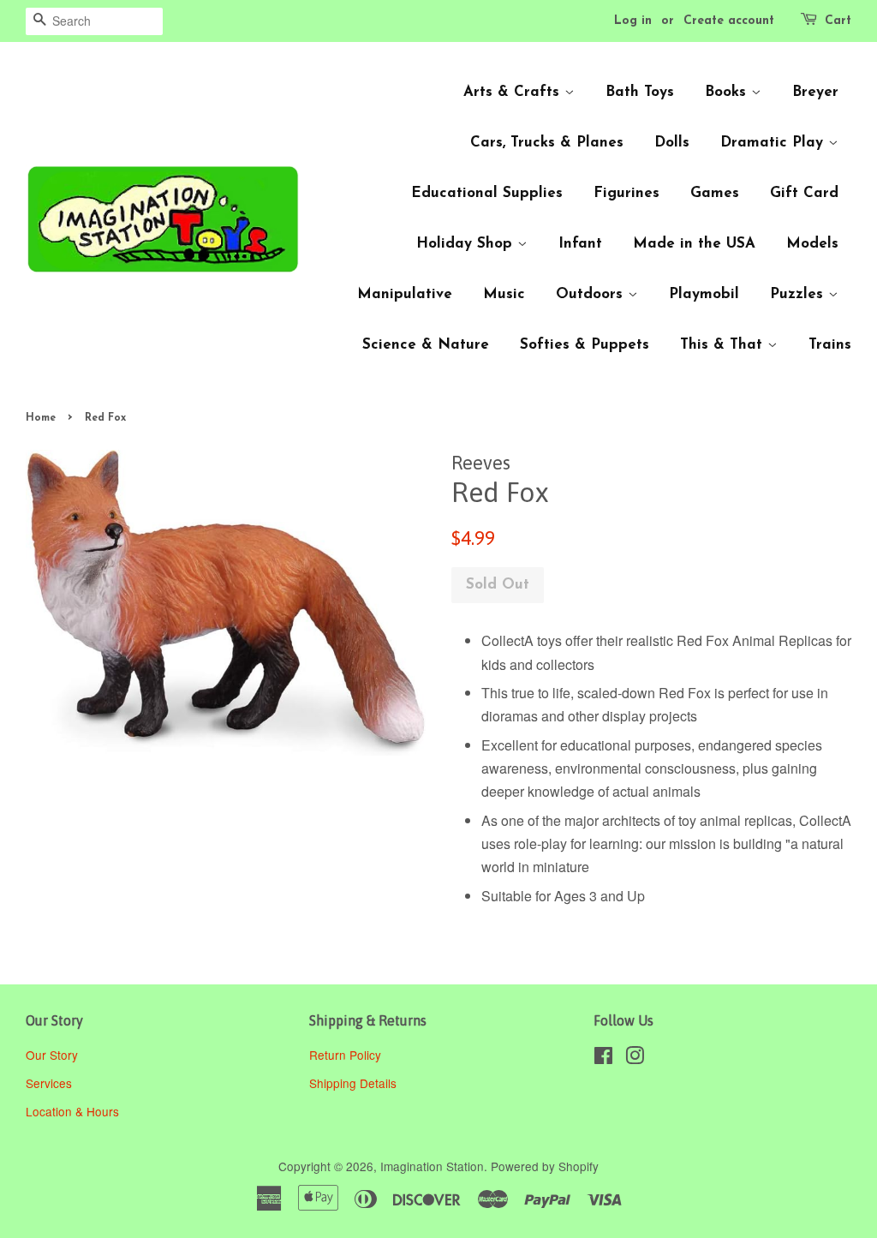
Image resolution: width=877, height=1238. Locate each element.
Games (714, 193)
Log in (633, 21)
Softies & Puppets (584, 345)
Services (49, 1082)
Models (812, 243)
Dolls (671, 142)
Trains (829, 345)
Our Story (52, 1054)
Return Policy (347, 1054)
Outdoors (592, 294)
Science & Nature (425, 345)
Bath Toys (640, 92)
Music (504, 294)
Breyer (815, 92)
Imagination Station (432, 1166)
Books (728, 92)
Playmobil (704, 294)
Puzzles (799, 294)
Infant (580, 243)
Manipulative (404, 294)
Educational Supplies (487, 193)
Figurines (626, 193)
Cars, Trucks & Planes (546, 142)
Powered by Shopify (545, 1166)
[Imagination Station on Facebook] (603, 1058)
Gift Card (804, 193)
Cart (838, 21)
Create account (728, 21)
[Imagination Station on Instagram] (634, 1058)
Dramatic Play (774, 142)
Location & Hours (72, 1111)
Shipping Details (354, 1082)
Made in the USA (694, 243)
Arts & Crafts (513, 92)
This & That (723, 345)
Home (41, 418)
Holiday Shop (466, 243)
